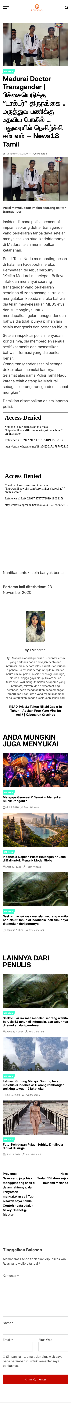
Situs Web (45, 1340)
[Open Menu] (6, 7)
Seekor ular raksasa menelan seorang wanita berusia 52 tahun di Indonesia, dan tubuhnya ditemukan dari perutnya (35, 919)
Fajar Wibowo (31, 807)
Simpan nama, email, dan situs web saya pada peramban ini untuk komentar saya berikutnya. (32, 1361)
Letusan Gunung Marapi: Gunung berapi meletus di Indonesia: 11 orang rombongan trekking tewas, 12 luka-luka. (33, 1084)
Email (8, 1340)
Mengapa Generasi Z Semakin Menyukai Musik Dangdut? (32, 799)
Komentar (11, 1276)
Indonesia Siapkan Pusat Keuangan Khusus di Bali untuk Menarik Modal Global (34, 858)
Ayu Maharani (40, 153)
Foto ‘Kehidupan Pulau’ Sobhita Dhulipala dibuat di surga (33, 1146)
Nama (8, 1323)
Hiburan (8, 71)
